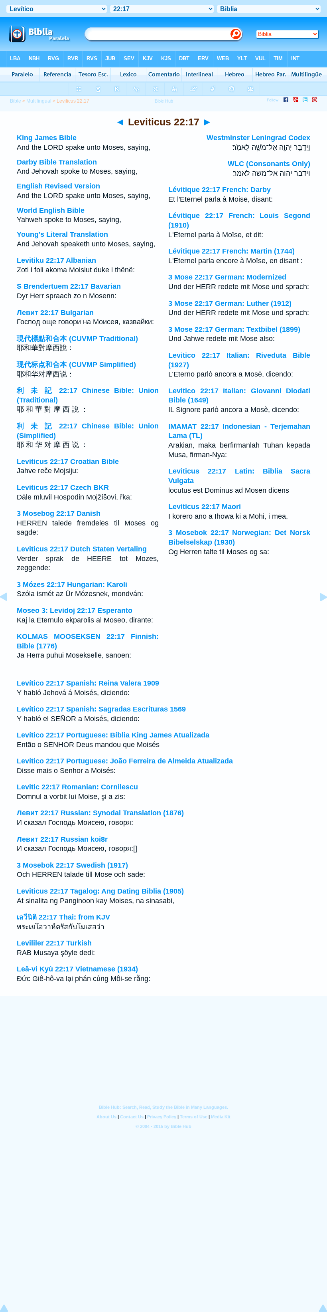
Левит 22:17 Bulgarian (55, 313)
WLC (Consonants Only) (269, 164)
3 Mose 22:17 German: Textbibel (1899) (234, 329)
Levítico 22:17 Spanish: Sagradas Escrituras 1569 (101, 709)
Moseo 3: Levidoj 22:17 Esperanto (74, 610)
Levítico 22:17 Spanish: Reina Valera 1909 (88, 683)
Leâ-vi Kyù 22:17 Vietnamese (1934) (77, 969)
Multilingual (38, 101)
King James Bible (47, 138)
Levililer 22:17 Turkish (54, 943)
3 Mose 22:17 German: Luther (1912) (230, 303)
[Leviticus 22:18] (317, 615)
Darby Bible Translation (57, 162)
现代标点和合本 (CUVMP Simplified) (76, 365)
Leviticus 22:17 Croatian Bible (68, 462)
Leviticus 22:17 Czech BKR (63, 488)
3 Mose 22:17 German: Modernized (227, 277)
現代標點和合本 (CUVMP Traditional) (77, 339)
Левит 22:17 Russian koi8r (62, 839)
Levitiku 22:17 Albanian (56, 260)
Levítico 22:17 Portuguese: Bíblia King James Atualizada (113, 735)
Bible (15, 101)
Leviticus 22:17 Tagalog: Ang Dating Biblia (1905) (100, 891)
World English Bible (51, 210)
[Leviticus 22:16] (10, 615)
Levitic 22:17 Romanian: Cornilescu (77, 787)
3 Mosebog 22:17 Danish (58, 513)
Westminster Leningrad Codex (258, 138)
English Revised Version (58, 186)
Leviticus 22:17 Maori (204, 507)
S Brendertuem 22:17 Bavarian (69, 286)
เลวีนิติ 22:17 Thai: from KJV (63, 917)
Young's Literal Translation (62, 234)
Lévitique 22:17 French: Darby (219, 190)
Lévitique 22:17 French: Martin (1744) (231, 251)
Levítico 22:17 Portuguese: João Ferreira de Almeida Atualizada (125, 761)
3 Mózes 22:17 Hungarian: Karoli (72, 585)
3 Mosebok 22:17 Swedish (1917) (72, 865)
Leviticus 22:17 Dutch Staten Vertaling (82, 549)
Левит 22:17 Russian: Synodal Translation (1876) (100, 813)
